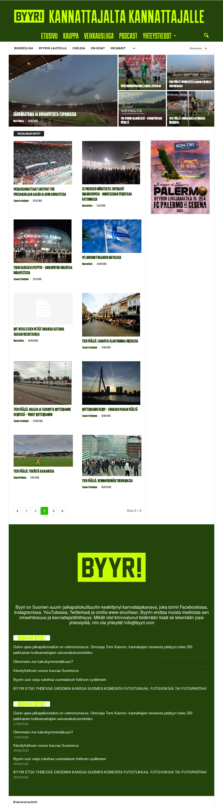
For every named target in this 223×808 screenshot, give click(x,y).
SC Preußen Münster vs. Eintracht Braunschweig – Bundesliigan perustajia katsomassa (107, 194)
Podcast (128, 35)
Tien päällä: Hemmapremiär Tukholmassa (107, 480)
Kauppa (71, 35)
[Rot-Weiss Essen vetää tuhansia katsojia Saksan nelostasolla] (43, 309)
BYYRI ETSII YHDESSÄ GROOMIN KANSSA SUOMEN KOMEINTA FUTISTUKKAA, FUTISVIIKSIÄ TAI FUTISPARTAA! (110, 689)
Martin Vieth (87, 205)
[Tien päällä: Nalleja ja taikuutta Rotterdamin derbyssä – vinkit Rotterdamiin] (43, 383)
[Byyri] (111, 15)
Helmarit (117, 48)
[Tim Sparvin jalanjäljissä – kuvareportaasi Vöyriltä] (142, 109)
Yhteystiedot (157, 35)
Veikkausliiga (99, 35)
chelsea (78, 48)
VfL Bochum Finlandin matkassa (101, 257)
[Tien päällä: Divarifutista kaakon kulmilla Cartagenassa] (190, 72)
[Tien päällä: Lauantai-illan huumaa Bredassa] (111, 314)
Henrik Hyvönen (20, 477)
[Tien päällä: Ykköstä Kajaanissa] (43, 451)
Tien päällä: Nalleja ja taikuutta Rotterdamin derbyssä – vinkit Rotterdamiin (42, 412)
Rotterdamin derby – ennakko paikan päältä (110, 409)
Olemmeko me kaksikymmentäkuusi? (43, 662)
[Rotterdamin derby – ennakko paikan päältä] (111, 383)
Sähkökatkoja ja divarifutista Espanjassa (44, 114)
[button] (206, 36)
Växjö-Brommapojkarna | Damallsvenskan (141, 86)
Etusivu (49, 35)
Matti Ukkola (18, 121)
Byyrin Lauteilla (53, 48)
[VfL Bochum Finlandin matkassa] (111, 236)
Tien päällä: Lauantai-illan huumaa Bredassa (110, 341)
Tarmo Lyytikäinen (21, 200)
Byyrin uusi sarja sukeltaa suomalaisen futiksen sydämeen (59, 680)
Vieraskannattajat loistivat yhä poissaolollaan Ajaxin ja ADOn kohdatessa (40, 192)
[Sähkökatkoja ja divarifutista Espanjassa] (63, 91)
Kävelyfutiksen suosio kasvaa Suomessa (46, 671)
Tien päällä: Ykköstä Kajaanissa (34, 471)
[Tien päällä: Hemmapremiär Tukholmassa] (111, 455)
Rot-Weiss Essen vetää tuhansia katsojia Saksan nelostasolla (39, 332)
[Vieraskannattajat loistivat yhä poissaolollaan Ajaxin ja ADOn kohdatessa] (43, 163)
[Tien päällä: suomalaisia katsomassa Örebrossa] (190, 109)
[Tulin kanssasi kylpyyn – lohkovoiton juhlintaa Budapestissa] (43, 241)
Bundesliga (23, 48)
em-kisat (98, 48)
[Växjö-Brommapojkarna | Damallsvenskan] (142, 72)
